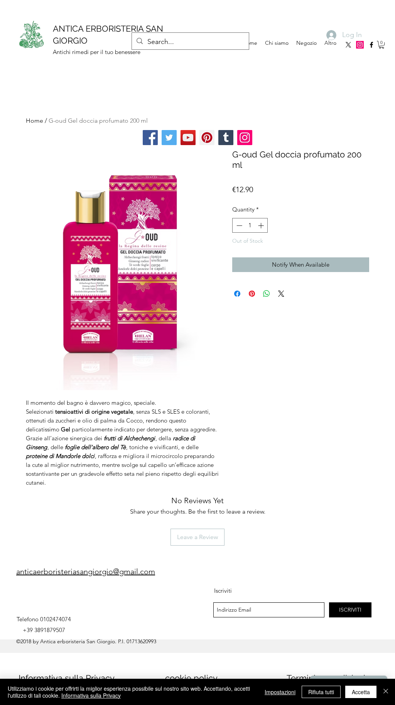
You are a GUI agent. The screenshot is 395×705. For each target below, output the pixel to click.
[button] (381, 45)
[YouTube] (188, 137)
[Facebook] (150, 137)
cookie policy (191, 678)
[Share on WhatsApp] (266, 293)
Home (34, 120)
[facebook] (371, 45)
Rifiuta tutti (321, 692)
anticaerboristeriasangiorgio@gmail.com (85, 571)
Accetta (361, 692)
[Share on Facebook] (237, 293)
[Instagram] (360, 45)
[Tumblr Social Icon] (225, 137)
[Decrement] (238, 225)
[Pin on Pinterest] (252, 293)
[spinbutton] (250, 225)
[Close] (385, 692)
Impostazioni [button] (280, 692)
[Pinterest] (206, 137)
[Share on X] (281, 293)
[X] (348, 45)
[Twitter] (169, 137)
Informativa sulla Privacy (67, 678)
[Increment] (262, 225)
